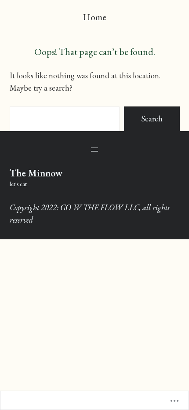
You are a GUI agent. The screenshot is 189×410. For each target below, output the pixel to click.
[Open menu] (94, 149)
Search (152, 118)
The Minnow (36, 173)
